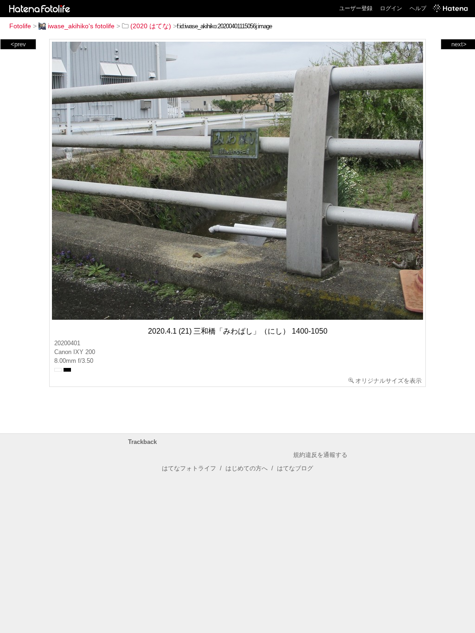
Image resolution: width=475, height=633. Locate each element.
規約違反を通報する (320, 454)
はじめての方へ (246, 468)
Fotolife (20, 26)
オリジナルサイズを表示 (388, 380)
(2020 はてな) (150, 26)
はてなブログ (295, 468)
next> (459, 44)
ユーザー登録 (355, 8)
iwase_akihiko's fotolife (81, 26)
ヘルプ (418, 8)
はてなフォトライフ (189, 468)
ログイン (391, 8)
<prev (18, 44)
